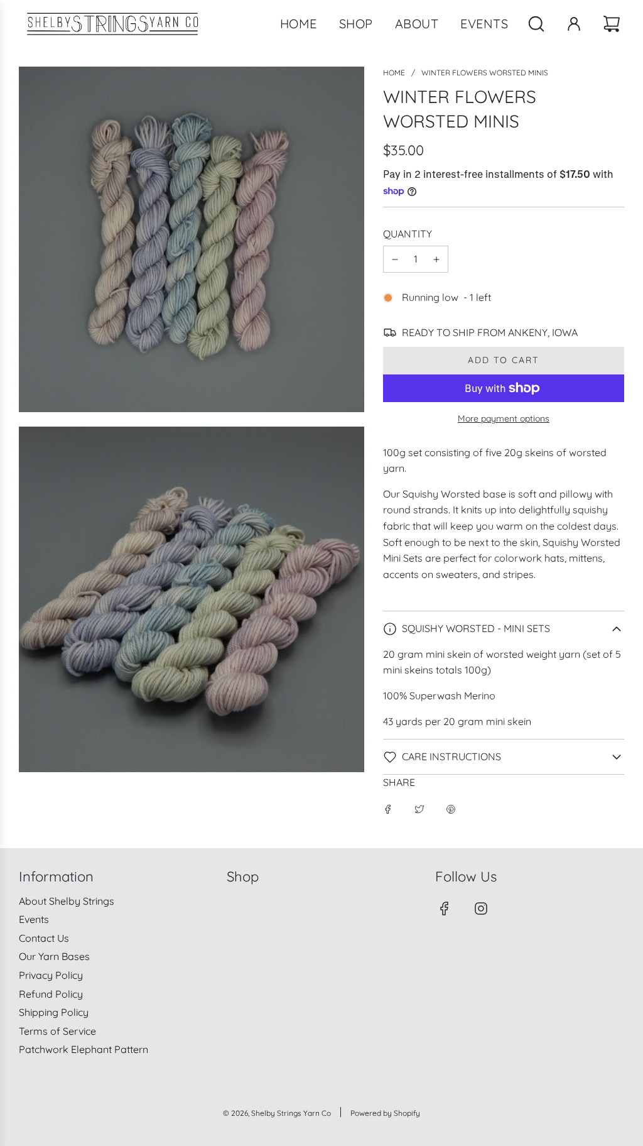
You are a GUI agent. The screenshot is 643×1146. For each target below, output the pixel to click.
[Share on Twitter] (419, 808)
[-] (395, 259)
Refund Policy (51, 994)
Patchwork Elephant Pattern (83, 1049)
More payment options (503, 418)
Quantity (407, 233)
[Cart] (613, 24)
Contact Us (44, 938)
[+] (436, 259)
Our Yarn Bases (54, 956)
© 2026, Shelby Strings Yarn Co (277, 1113)
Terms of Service (57, 1031)
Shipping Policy (54, 1012)
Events (34, 919)
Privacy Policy (51, 975)
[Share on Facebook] (388, 808)
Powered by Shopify (385, 1113)
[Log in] (574, 24)
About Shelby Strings (66, 901)
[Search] (536, 24)
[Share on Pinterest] (450, 808)
